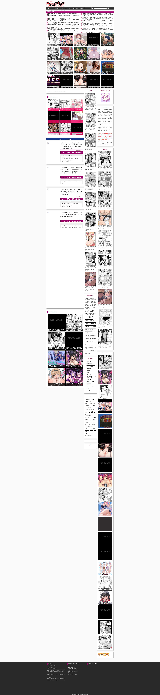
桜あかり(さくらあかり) (73, 227)
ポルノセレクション (66, 8)
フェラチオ (76, 181)
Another (88, 370)
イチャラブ (90, 409)
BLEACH (88, 390)
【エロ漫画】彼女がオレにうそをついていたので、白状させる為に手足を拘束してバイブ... (90, 148)
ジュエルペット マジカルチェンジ (67, 158)
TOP (49, 8)
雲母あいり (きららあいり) (66, 161)
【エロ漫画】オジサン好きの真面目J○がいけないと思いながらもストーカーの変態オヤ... (90, 288)
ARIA (88, 372)
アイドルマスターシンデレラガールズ (90, 403)
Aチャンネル (89, 374)
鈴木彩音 (87, 308)
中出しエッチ (91, 426)
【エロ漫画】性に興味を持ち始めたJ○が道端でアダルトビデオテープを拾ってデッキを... (90, 168)
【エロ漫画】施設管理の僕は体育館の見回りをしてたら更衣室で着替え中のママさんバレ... (90, 248)
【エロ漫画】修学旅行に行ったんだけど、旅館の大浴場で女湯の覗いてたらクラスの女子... (90, 108)
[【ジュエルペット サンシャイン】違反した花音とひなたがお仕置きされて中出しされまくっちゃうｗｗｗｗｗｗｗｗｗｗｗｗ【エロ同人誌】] (48, 189)
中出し (63, 183)
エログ (81, 8)
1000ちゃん (89, 361)
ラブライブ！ (92, 422)
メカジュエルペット (77, 158)
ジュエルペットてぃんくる (71, 225)
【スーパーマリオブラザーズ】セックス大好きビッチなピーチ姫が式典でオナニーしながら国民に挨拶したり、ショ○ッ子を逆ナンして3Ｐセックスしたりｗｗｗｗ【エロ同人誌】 (90, 315)
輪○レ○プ (90, 435)
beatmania (89, 379)
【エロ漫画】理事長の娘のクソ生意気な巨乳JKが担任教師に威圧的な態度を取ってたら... (90, 268)
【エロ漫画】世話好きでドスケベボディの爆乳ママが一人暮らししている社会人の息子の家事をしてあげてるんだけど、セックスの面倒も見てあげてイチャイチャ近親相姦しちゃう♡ (90, 303)
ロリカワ (92, 424)
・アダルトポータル (71, 672)
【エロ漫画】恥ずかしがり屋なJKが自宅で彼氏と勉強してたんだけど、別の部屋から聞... (90, 188)
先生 (63, 227)
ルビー (80, 181)
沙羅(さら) (80, 227)
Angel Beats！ (89, 368)
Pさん (93, 401)
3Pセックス (88, 399)
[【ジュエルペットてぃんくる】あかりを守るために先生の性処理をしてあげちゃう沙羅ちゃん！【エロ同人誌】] (54, 212)
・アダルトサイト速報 (72, 674)
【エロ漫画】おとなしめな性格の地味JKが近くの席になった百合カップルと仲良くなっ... (90, 208)
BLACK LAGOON (90, 384)
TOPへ (158, 693)
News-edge (75, 8)
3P (85, 399)
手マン (90, 433)
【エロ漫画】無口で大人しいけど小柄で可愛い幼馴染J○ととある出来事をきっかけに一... (90, 228)
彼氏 (86, 433)
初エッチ (91, 430)
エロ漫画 (90, 415)
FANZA (87, 401)
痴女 (88, 435)
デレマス (92, 419)
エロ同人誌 (64, 181)
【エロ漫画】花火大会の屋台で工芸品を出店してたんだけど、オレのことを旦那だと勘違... (90, 128)
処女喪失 (87, 430)
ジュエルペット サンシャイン (76, 203)
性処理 (66, 227)
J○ (90, 401)
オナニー (87, 417)
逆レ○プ (93, 435)
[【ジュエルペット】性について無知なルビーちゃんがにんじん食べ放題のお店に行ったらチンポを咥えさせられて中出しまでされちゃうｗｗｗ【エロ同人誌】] (48, 167)
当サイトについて (55, 8)
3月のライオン (89, 363)
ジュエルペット (70, 155)
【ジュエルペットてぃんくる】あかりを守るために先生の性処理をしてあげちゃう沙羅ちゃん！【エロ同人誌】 (71, 214)
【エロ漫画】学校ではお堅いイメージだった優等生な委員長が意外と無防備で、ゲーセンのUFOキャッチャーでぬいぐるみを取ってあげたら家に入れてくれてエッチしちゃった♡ (90, 327)
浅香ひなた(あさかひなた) (66, 206)
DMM (92, 399)
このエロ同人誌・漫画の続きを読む (72, 152)
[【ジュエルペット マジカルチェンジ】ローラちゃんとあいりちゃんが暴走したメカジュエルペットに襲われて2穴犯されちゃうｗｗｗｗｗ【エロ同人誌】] (48, 143)
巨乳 (87, 432)
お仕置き (68, 203)
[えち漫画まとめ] (55, 6)
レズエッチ (89, 424)
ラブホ (88, 422)
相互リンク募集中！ (52, 665)
